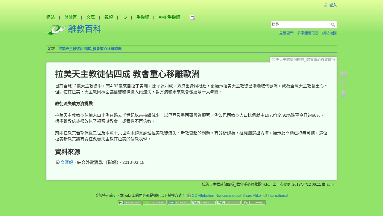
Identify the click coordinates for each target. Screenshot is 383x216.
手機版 (142, 17)
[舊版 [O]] (343, 74)
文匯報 (66, 162)
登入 (333, 5)
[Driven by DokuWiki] (254, 202)
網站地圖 (329, 33)
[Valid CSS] (229, 202)
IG (124, 17)
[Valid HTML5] (204, 202)
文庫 (90, 17)
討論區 (70, 17)
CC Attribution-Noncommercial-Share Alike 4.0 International (240, 196)
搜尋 (334, 24)
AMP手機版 (169, 17)
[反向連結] (343, 84)
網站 (50, 17)
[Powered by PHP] (179, 202)
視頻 (108, 17)
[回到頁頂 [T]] (343, 93)
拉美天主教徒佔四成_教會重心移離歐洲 (89, 49)
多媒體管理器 (308, 33)
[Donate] (154, 202)
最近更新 (286, 33)
